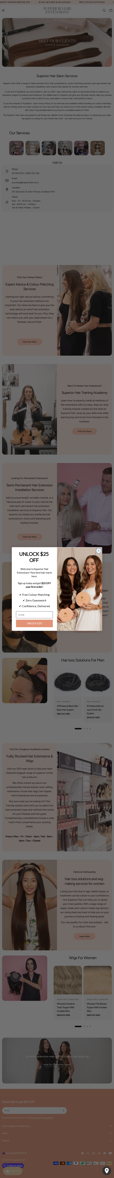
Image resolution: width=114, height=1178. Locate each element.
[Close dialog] (98, 550)
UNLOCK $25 (34, 623)
